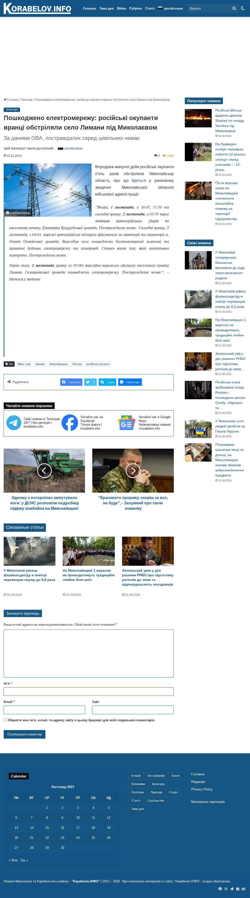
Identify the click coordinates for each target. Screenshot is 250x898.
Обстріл (77, 364)
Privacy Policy (201, 789)
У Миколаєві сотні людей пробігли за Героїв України (230, 426)
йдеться (139, 180)
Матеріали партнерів (208, 802)
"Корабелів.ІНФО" (86, 881)
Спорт (173, 792)
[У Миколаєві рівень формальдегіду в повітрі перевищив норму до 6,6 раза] (29, 551)
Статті (150, 8)
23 (62, 838)
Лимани (40, 364)
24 (78, 838)
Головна (89, 8)
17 (78, 828)
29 (47, 848)
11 (93, 818)
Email (9, 702)
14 (31, 828)
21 (31, 838)
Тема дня (106, 8)
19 (108, 828)
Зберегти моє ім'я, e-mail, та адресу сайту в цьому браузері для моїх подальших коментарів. (81, 720)
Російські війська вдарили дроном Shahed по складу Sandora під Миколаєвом (229, 120)
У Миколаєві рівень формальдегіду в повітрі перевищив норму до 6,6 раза (29, 575)
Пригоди (26, 99)
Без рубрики (156, 775)
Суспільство (155, 800)
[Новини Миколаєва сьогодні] (37, 8)
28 (31, 848)
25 (93, 838)
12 (108, 818)
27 (16, 848)
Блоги (176, 775)
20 (16, 838)
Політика (137, 792)
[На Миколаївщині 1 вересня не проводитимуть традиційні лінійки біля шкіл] (89, 551)
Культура (158, 784)
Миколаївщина (58, 364)
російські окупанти (97, 364)
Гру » (24, 860)
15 (47, 828)
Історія (136, 775)
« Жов (13, 860)
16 (62, 828)
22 (47, 838)
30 (62, 848)
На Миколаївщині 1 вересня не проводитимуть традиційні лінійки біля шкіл (89, 575)
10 (78, 818)
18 (93, 828)
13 (16, 828)
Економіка (138, 784)
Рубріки (135, 8)
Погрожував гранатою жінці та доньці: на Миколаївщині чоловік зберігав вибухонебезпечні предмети (229, 460)
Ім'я (8, 683)
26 (108, 838)
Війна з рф (24, 364)
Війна (121, 8)
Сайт (95, 702)
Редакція (198, 782)
